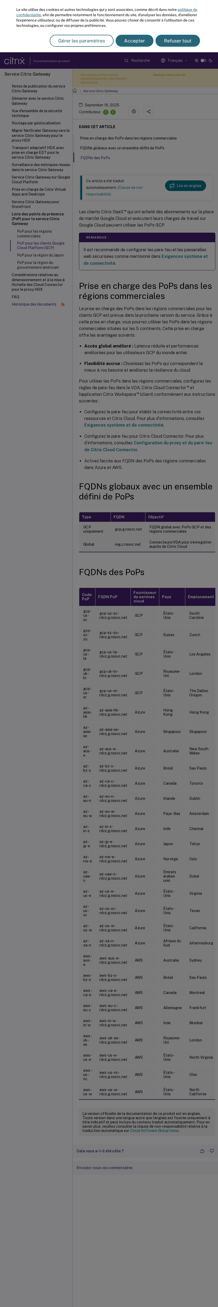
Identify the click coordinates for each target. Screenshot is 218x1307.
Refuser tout (177, 41)
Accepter (134, 41)
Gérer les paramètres (81, 41)
